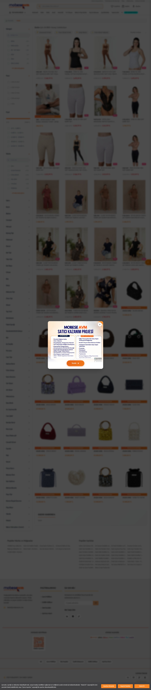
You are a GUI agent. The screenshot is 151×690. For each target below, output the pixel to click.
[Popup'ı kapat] (100, 324)
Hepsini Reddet (125, 686)
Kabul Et (142, 686)
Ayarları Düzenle (108, 686)
